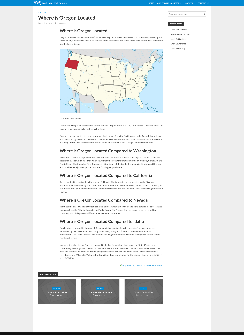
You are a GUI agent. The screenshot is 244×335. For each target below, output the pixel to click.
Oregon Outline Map (143, 292)
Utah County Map (178, 43)
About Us (189, 3)
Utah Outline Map (178, 39)
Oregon (42, 12)
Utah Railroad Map (179, 29)
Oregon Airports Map (57, 292)
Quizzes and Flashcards (168, 3)
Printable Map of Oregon (100, 292)
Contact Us (203, 3)
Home (151, 3)
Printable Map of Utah (180, 34)
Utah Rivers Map (178, 48)
